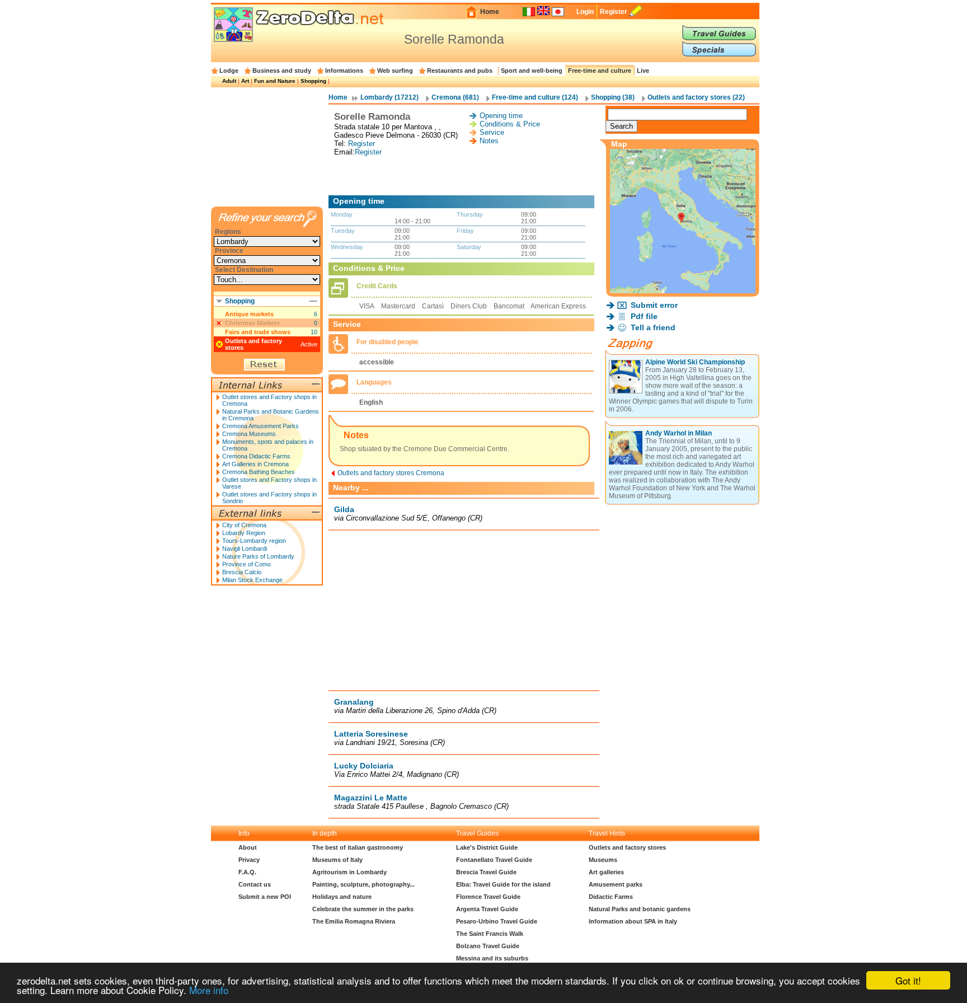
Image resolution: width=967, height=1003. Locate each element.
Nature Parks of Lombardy (258, 556)
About (247, 847)
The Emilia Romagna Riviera (353, 921)
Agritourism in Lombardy (349, 872)
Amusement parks (615, 884)
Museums (603, 859)
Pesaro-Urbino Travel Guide (496, 921)
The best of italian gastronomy (357, 847)
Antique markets (249, 314)
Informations (344, 70)
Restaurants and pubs (459, 70)
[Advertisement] (464, 176)
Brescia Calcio (241, 572)
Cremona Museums (249, 433)
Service (492, 132)
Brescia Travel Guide (486, 872)
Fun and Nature (274, 81)
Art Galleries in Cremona (255, 464)
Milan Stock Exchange (252, 580)
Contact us (254, 884)
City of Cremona (244, 525)
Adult (229, 81)
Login (585, 12)
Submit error (654, 305)
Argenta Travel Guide (487, 909)
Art (245, 81)
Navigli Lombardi (244, 548)
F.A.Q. (247, 872)
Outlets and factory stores (627, 847)
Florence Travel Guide (488, 896)
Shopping (313, 81)
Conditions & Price (510, 124)
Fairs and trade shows (257, 332)
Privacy (249, 859)
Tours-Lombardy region (254, 540)
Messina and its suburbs (492, 958)
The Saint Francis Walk (489, 933)
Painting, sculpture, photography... (363, 884)
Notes (489, 141)
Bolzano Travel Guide (487, 946)
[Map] (682, 290)
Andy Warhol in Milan (678, 433)
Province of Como (246, 564)
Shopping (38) (613, 97)
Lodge (228, 70)
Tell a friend (653, 327)
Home (489, 12)
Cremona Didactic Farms (256, 456)
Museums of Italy (337, 859)
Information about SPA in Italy (633, 921)
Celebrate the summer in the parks (363, 909)
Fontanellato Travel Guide (494, 859)
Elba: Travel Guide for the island (503, 884)
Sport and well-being (531, 70)
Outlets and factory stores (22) (696, 97)
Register (613, 12)
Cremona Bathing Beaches (258, 471)
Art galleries (606, 872)
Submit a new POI (264, 896)
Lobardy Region (243, 532)
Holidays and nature (342, 896)
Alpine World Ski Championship (695, 362)
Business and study (281, 70)
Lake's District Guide (487, 847)
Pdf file (644, 316)
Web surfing (395, 70)
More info (208, 990)
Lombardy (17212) (389, 97)
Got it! (908, 980)
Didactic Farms (611, 896)
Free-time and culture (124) (535, 97)
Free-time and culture (599, 70)
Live (643, 70)
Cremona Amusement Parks (260, 426)
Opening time (501, 115)
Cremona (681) (455, 97)
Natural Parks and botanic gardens (640, 909)
